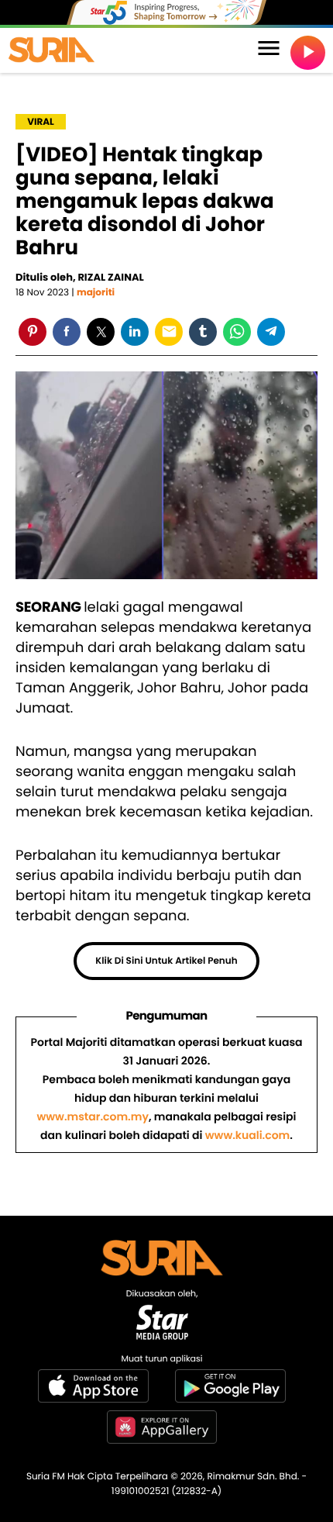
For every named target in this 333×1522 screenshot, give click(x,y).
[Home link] (51, 50)
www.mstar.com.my (92, 1116)
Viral (40, 122)
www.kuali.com (247, 1135)
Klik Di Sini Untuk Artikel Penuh (166, 961)
